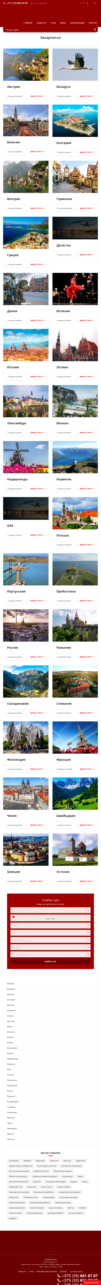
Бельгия (13, 138)
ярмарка (12, 1214)
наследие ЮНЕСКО (55, 1209)
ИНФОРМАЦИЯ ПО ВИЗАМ (47, 1267)
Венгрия (13, 195)
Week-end (54, 1157)
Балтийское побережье (71, 1162)
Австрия (13, 83)
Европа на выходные (63, 1167)
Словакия (64, 700)
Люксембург (16, 419)
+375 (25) (17, 3)
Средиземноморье (17, 1198)
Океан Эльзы (46, 1183)
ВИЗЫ (63, 19)
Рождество (13, 1193)
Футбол (71, 1204)
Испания (63, 307)
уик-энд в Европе (76, 1209)
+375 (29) (80, 1281)
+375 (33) (80, 1276)
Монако (62, 419)
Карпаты (37, 1177)
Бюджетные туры (41, 1167)
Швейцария (65, 812)
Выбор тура (36, 92)
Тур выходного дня (17, 1204)
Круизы (74, 1177)
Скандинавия (18, 700)
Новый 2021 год (15, 1183)
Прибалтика (66, 587)
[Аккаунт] (95, 3)
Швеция (13, 868)
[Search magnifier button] (95, 25)
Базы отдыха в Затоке (46, 1162)
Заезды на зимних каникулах (44, 1172)
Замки (80, 1172)
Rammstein (40, 1157)
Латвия (62, 363)
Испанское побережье (18, 1177)
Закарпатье (67, 1172)
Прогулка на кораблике (43, 1188)
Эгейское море (15, 1209)
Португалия (16, 587)
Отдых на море (63, 1183)
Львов (84, 1177)
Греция (12, 251)
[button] (92, 1282)
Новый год (31, 1183)
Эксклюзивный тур (35, 1209)
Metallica (27, 1157)
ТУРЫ (53, 19)
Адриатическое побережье (20, 1162)
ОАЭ (10, 522)
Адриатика (80, 1157)
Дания (12, 307)
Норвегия (63, 475)
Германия (64, 195)
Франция (63, 756)
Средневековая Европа (40, 1198)
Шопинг (82, 1204)
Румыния (63, 644)
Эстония (62, 868)
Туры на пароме (55, 1204)
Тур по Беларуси (37, 1204)
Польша (62, 531)
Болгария (63, 139)
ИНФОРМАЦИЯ (77, 19)
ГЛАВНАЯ (28, 19)
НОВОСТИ (41, 19)
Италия (13, 363)
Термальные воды (63, 1198)
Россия (12, 644)
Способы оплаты (76, 1267)
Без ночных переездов (19, 1167)
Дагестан (63, 241)
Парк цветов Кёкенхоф (19, 1188)
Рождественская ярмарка (69, 1188)
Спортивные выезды (68, 1193)
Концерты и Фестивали (55, 1177)
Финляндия (16, 756)
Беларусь (63, 83)
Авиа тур (67, 1157)
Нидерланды (17, 475)
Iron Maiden (14, 1157)
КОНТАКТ (93, 19)
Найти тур (50, 957)
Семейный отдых (30, 1193)
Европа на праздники (18, 1172)
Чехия (12, 812)
